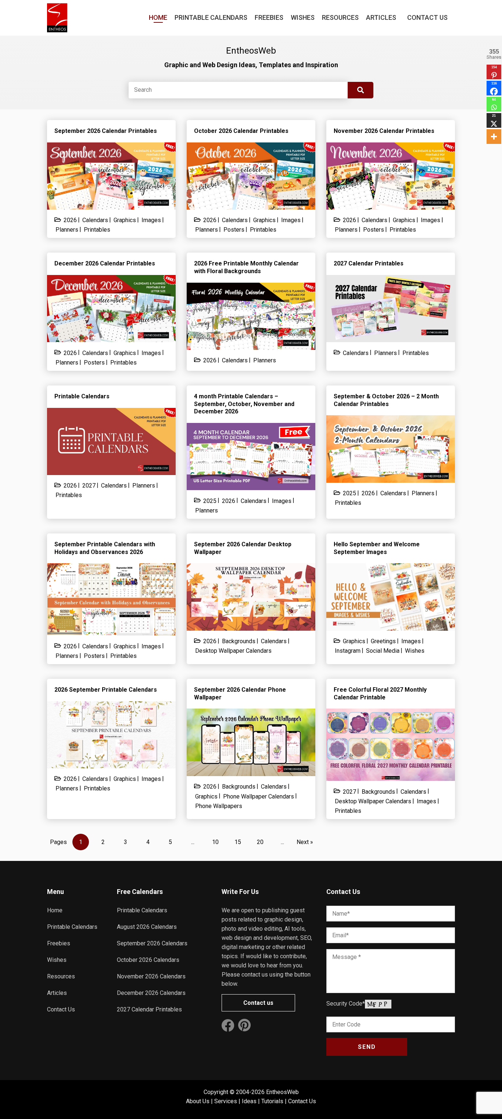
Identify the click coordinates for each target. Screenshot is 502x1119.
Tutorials (272, 1101)
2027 (89, 485)
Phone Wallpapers (218, 806)
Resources (340, 17)
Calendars (95, 220)
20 (260, 842)
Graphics (125, 220)
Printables (97, 229)
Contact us (258, 1002)
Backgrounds (238, 641)
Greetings (383, 641)
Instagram (348, 650)
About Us (197, 1101)
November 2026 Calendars (151, 976)
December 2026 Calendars (151, 992)
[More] (494, 136)
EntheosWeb (282, 1092)
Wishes (303, 17)
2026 (70, 220)
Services (225, 1101)
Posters (233, 229)
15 (237, 842)
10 (215, 842)
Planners (66, 229)
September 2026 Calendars (152, 943)
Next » (305, 842)
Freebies (269, 17)
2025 (209, 500)
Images (151, 220)
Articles (381, 17)
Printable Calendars (211, 17)
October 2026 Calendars (148, 959)
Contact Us (427, 17)
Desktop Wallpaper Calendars (233, 650)
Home (158, 17)
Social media (382, 650)
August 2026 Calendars (147, 926)
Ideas (249, 1101)
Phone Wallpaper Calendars (258, 796)
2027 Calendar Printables (149, 1009)
